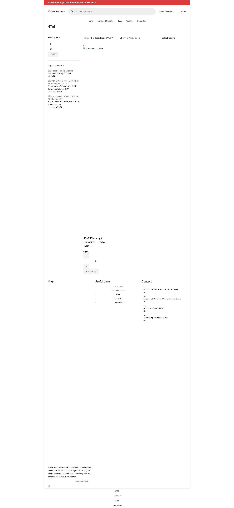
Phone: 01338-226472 (154, 308)
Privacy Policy (118, 287)
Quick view (93, 233)
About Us (118, 299)
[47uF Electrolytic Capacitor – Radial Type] (95, 139)
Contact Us (118, 303)
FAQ (118, 295)
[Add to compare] (86, 233)
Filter (53, 54)
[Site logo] (56, 11)
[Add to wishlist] (100, 233)
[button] (91, 271)
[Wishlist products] (176, 11)
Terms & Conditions (118, 291)
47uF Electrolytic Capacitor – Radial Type (94, 242)
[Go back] (45, 27)
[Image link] (70, 372)
